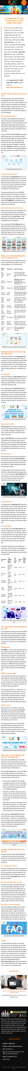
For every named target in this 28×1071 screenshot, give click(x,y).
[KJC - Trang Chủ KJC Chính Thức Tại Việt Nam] (12, 2)
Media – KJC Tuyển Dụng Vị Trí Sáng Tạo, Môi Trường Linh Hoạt (14, 991)
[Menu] (2, 2)
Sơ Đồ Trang (6, 1059)
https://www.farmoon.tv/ (14, 87)
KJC (5, 28)
